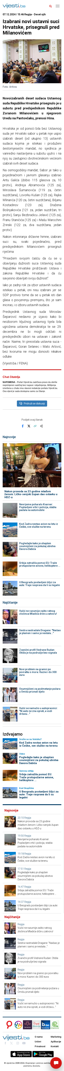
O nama (38, 1036)
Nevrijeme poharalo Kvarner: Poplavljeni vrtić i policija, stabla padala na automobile (37, 507)
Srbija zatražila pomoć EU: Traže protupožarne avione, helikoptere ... (39, 564)
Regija (27, 817)
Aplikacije (56, 1041)
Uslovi (38, 1041)
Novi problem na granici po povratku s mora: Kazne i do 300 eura (38, 672)
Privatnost (40, 1046)
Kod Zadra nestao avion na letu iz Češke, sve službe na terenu (38, 525)
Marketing (56, 1036)
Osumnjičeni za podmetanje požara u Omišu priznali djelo (39, 690)
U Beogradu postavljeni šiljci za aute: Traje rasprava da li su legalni (39, 584)
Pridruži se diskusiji (34, 403)
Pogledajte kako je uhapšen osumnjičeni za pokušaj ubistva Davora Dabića (37, 546)
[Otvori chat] (56, 1063)
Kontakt (55, 1046)
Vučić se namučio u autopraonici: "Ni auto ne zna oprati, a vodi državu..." (38, 711)
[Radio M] (8, 1024)
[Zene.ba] (27, 1024)
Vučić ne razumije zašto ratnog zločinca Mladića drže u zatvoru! (38, 612)
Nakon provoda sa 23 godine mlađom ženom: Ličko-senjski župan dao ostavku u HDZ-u (30, 494)
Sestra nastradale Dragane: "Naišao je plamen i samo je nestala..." (40, 632)
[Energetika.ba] (55, 1024)
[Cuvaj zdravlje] (36, 1024)
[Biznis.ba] (45, 1024)
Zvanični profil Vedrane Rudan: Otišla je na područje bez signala (38, 651)
